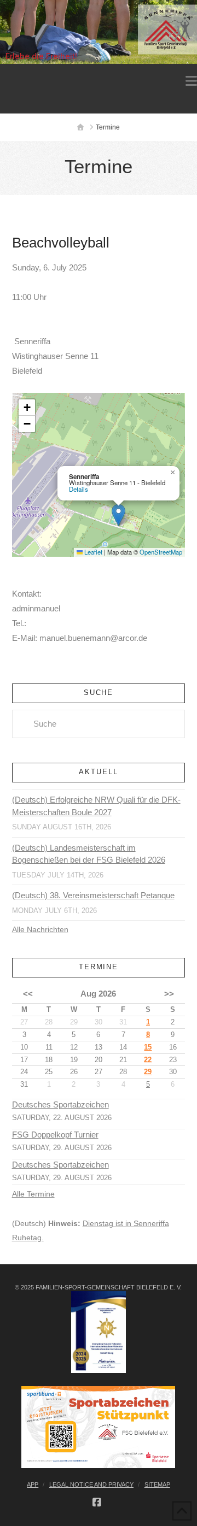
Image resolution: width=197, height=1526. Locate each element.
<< (28, 993)
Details (78, 489)
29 (148, 1072)
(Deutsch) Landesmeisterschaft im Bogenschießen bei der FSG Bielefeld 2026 (88, 854)
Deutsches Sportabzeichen (60, 1104)
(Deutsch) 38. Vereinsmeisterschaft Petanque (93, 895)
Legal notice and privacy (91, 1484)
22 (148, 1060)
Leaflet (92, 551)
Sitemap (157, 1484)
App (32, 1484)
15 (148, 1047)
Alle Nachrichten (40, 929)
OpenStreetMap (161, 551)
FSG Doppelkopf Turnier (55, 1134)
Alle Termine (33, 1193)
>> (169, 993)
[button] (191, 81)
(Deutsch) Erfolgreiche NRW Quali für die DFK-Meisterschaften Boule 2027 (96, 806)
